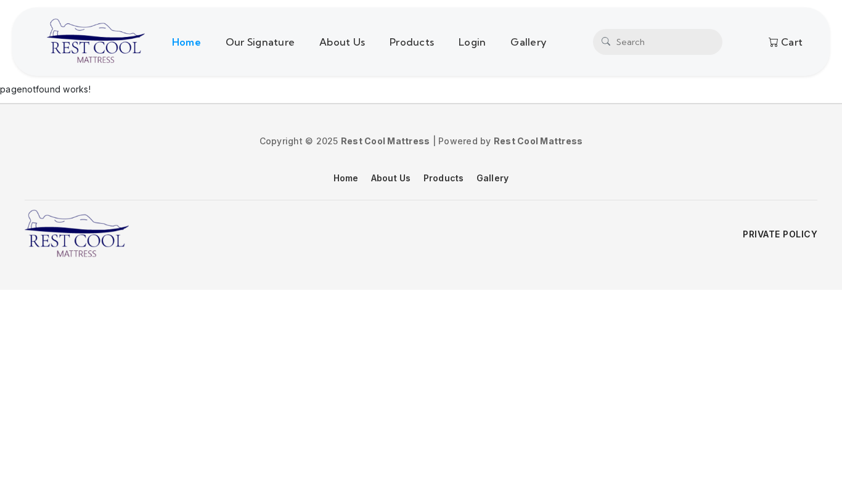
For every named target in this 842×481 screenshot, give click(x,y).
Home (186, 42)
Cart (791, 42)
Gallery (528, 42)
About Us (342, 42)
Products (412, 42)
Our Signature (260, 42)
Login (472, 42)
